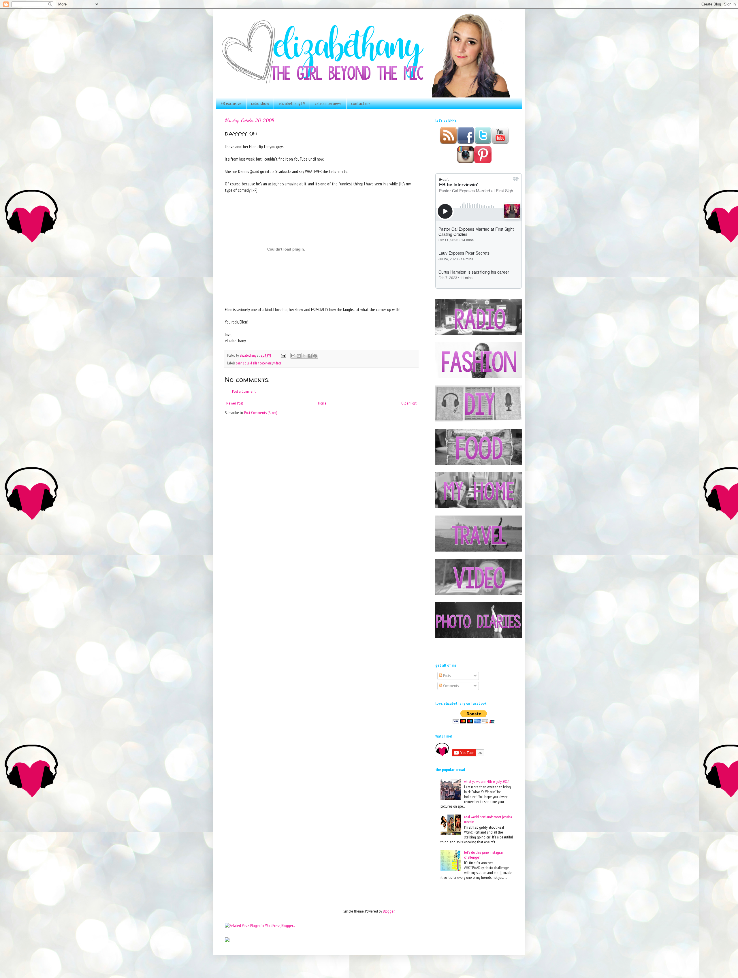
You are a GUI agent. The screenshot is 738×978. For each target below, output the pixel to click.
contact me (360, 103)
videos (277, 363)
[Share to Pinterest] (315, 356)
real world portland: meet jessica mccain (488, 819)
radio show (260, 103)
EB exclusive (231, 103)
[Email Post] (283, 355)
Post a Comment (244, 391)
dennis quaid (244, 363)
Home (322, 403)
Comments (450, 685)
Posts (446, 675)
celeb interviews (328, 103)
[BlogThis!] (299, 356)
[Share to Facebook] (309, 356)
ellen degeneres (262, 363)
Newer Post (234, 403)
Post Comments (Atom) (260, 412)
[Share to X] (304, 356)
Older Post (409, 403)
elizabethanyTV (292, 103)
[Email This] (293, 356)
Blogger (388, 911)
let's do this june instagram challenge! (484, 855)
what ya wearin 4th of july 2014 (486, 781)
